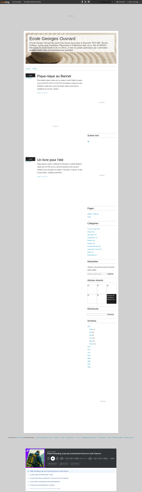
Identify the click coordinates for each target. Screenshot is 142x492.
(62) (90, 232)
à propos (76, 463)
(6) (92, 255)
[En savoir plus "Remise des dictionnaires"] (111, 289)
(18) (94, 249)
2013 (89, 347)
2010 (89, 355)
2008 (89, 361)
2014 (89, 326)
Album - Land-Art (93, 214)
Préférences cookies (128, 437)
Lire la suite (42, 93)
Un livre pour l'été (50, 160)
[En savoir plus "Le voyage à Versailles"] (102, 289)
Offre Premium (102, 437)
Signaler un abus (71, 437)
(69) (93, 229)
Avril (90, 338)
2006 (89, 367)
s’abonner (54, 463)
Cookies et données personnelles (114, 437)
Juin (90, 332)
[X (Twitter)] (85, 2)
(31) (92, 237)
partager (65, 463)
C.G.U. (78, 437)
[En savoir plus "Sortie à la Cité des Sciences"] (92, 299)
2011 (89, 352)
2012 (89, 350)
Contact (34, 68)
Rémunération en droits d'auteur (89, 437)
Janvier (91, 344)
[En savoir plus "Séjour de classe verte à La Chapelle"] (102, 299)
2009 (89, 358)
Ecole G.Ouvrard (19, 437)
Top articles (56, 437)
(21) (91, 243)
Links (89, 217)
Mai (90, 335)
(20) (94, 246)
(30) (91, 240)
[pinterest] (88, 2)
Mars (90, 341)
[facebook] (82, 2)
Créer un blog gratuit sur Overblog (44, 437)
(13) (90, 252)
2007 (89, 364)
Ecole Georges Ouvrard (52, 38)
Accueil (28, 68)
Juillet (91, 329)
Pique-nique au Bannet (54, 76)
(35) (92, 235)
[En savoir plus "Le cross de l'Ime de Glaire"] (92, 289)
